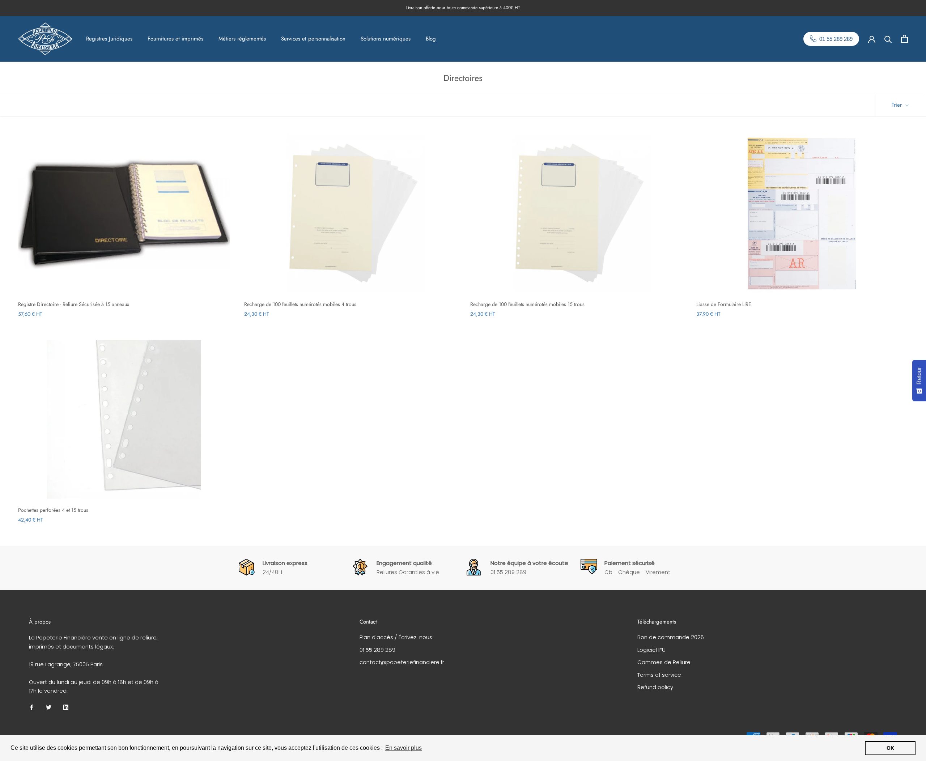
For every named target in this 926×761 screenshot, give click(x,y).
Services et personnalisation (313, 39)
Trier (898, 105)
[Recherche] (888, 39)
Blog (431, 39)
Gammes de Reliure (664, 662)
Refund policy (655, 687)
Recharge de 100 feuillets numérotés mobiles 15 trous (527, 304)
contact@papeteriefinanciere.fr (402, 662)
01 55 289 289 (377, 650)
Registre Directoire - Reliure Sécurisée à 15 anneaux (73, 304)
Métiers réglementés (242, 39)
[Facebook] (31, 707)
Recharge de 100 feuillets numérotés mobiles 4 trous (300, 304)
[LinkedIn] (65, 707)
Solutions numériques (386, 39)
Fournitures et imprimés (175, 39)
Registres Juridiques (109, 39)
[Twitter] (48, 707)
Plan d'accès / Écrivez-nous (396, 637)
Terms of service (659, 675)
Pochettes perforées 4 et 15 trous (53, 510)
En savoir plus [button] (403, 748)
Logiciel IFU (651, 650)
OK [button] (890, 748)
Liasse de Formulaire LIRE (723, 304)
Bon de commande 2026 (670, 637)
